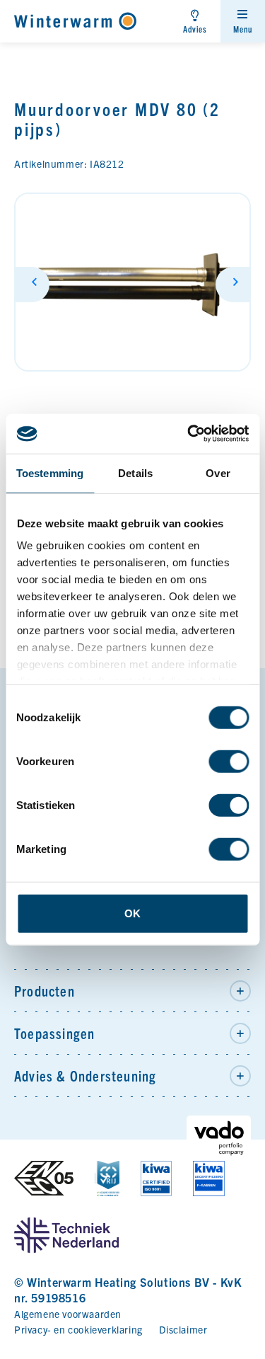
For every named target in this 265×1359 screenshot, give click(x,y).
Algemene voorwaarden (68, 1313)
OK (132, 913)
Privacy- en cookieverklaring (78, 1329)
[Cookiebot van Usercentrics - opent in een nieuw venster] (189, 434)
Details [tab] (135, 472)
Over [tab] (218, 472)
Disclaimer (183, 1329)
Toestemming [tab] (49, 472)
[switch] (228, 761)
